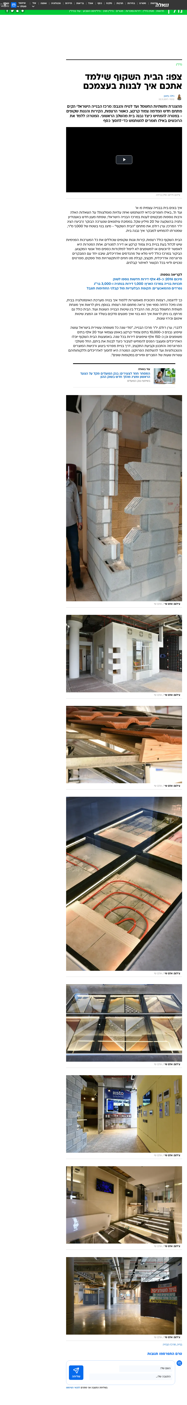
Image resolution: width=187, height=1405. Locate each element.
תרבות (120, 3)
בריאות (80, 3)
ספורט (142, 3)
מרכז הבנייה (169, 1345)
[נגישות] (5, 5)
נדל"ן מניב (108, 11)
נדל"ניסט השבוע (91, 11)
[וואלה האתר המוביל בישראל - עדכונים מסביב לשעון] (162, 5)
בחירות (131, 3)
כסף (100, 3)
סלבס (109, 3)
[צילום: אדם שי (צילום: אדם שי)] (124, 501)
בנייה (179, 1345)
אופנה (44, 3)
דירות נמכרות (133, 11)
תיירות (68, 3)
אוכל (90, 3)
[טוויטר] (12, 11)
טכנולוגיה (56, 3)
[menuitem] (140, 5)
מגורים (119, 11)
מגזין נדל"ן (148, 11)
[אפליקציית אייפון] (17, 11)
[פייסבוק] (7, 11)
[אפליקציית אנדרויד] (22, 11)
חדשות (160, 11)
